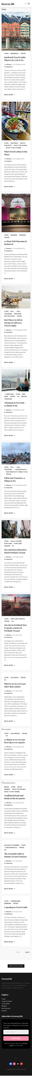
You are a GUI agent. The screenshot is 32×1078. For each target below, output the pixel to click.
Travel (4, 999)
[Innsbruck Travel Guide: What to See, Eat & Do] (16, 31)
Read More (8, 94)
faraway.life (8, 4)
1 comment (8, 161)
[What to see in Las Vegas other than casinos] (16, 673)
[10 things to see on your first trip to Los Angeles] (16, 729)
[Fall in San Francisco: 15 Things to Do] (16, 453)
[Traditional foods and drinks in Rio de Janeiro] (16, 783)
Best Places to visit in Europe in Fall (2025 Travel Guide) (13, 323)
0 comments (8, 67)
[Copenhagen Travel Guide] (16, 897)
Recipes (4, 1006)
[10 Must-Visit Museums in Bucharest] (16, 213)
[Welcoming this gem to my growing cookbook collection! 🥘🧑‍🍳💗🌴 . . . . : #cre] (6, 966)
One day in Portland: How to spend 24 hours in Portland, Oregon (15, 628)
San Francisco (6, 1008)
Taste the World (7, 1001)
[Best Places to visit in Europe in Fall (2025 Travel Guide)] (16, 297)
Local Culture (6, 1003)
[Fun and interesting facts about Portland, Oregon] (16, 529)
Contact (4, 1011)
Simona (8, 64)
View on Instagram (16, 966)
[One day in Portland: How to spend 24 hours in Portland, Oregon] (16, 605)
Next (28, 952)
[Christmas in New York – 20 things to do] (16, 380)
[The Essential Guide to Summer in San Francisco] (16, 841)
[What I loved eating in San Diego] (16, 121)
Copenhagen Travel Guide (15, 907)
